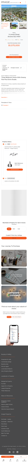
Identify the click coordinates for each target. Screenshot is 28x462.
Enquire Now (7, 456)
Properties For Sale (6, 359)
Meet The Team (5, 433)
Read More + (4, 97)
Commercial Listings (6, 361)
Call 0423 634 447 (15, 169)
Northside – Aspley (6, 419)
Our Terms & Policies (21, 446)
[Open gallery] (14, 13)
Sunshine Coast (5, 428)
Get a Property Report (7, 371)
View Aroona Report (16, 316)
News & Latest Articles (6, 404)
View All (14, 238)
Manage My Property (6, 381)
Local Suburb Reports (6, 368)
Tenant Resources (5, 390)
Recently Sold (4, 364)
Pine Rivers (4, 423)
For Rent (3, 383)
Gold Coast (4, 426)
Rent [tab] (14, 228)
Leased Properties (5, 388)
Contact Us (4, 435)
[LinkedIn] (17, 452)
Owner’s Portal (5, 406)
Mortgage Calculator (15, 67)
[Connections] (14, 294)
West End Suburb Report (7, 409)
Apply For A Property (7, 386)
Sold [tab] (19, 228)
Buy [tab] (9, 228)
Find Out (9, 316)
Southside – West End (6, 421)
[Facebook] (9, 452)
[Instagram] (13, 452)
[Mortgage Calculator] (14, 258)
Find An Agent (5, 366)
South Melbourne (5, 431)
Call (21, 456)
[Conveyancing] (14, 276)
